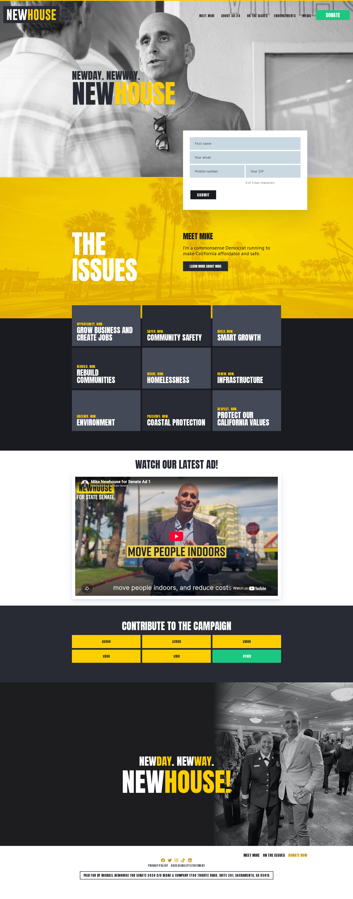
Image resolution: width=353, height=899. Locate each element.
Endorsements (285, 15)
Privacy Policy (158, 865)
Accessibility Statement (188, 865)
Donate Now (297, 855)
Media (306, 15)
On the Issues (257, 15)
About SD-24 (230, 15)
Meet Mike (207, 15)
